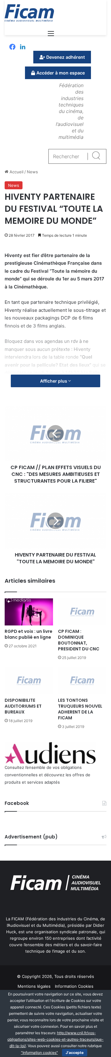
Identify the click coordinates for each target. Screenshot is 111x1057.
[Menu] (51, 35)
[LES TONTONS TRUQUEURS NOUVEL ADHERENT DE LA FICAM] (82, 680)
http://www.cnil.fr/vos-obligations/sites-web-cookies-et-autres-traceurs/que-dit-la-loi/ (55, 1039)
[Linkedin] (22, 47)
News (32, 171)
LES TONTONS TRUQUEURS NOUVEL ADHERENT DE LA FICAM (80, 709)
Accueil (15, 171)
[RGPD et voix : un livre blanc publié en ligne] (29, 612)
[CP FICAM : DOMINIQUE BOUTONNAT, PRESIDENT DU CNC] (82, 612)
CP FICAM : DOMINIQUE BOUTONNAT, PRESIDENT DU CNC (78, 640)
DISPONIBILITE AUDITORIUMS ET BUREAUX (23, 706)
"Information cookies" (39, 1052)
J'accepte (75, 1052)
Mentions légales (34, 986)
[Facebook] (12, 47)
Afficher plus (54, 381)
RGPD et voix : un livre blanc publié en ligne (28, 634)
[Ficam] (29, 13)
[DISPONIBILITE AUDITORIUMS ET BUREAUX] (29, 680)
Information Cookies (74, 986)
